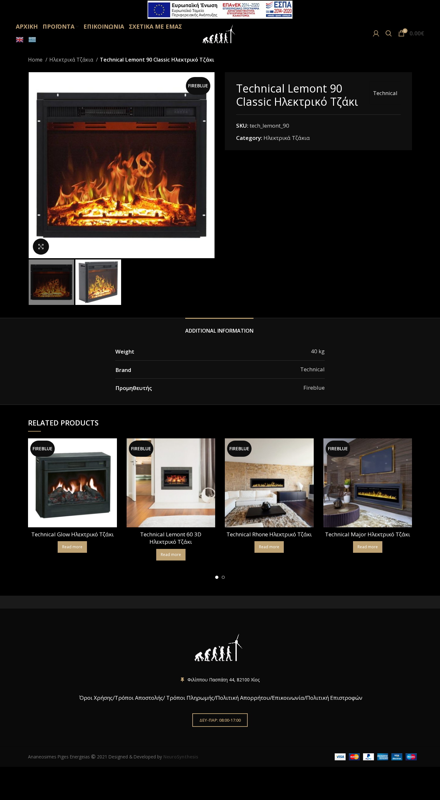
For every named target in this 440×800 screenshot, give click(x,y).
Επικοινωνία (288, 697)
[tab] (220, 327)
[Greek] (31, 39)
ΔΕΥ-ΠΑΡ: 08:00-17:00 (220, 720)
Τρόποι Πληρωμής (190, 697)
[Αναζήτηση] (388, 33)
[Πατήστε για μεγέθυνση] (41, 247)
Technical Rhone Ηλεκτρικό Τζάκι (269, 534)
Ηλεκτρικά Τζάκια (71, 59)
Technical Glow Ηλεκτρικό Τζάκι (72, 534)
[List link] (220, 679)
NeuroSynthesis (180, 757)
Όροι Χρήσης (95, 697)
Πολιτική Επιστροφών (334, 697)
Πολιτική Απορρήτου (243, 697)
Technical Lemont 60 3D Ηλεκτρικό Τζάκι (170, 538)
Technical (385, 93)
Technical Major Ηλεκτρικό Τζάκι (367, 534)
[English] (19, 39)
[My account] (376, 33)
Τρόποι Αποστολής (139, 697)
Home (36, 59)
